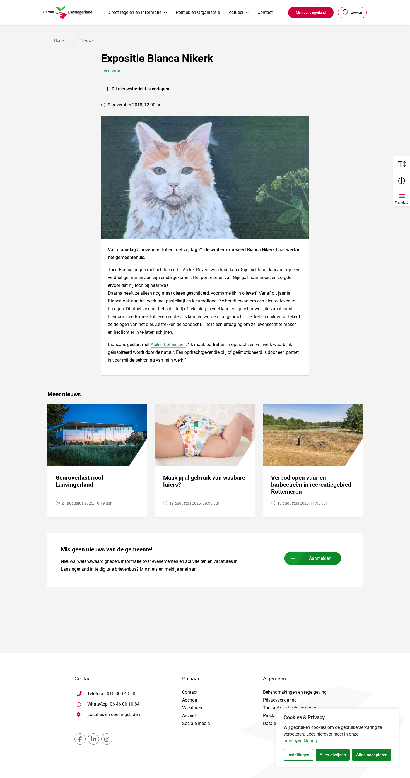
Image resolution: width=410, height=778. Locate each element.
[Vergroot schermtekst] (401, 164)
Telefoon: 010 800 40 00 (111, 693)
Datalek (270, 723)
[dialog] (337, 737)
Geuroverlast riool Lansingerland (79, 481)
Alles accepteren (371, 754)
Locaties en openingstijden (113, 714)
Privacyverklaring (280, 700)
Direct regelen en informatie (134, 12)
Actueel (236, 12)
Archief (189, 715)
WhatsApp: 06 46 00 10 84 (113, 704)
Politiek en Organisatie (198, 12)
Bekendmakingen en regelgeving (295, 692)
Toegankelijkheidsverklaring (290, 707)
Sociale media (196, 723)
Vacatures (192, 707)
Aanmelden (320, 558)
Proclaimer (273, 715)
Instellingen (298, 754)
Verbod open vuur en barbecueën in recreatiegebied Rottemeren (311, 484)
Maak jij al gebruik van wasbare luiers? (204, 481)
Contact (265, 12)
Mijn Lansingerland (311, 12)
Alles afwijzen (333, 754)
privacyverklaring (300, 740)
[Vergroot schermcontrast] (401, 180)
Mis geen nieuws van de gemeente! (107, 549)
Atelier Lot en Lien (168, 344)
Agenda (189, 700)
